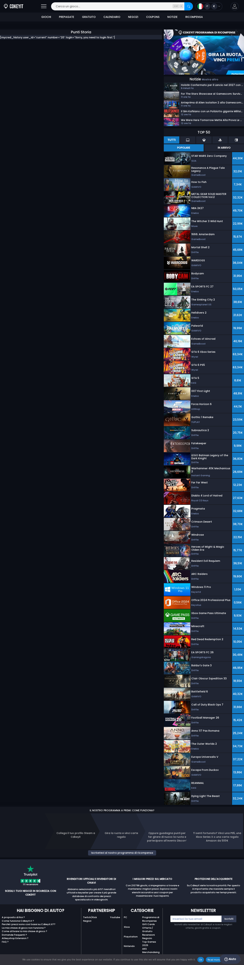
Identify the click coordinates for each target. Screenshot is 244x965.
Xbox (127, 927)
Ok (200, 959)
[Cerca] (188, 6)
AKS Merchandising (151, 950)
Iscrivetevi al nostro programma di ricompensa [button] (122, 853)
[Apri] (44, 6)
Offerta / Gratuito (147, 929)
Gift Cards (148, 924)
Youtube (115, 917)
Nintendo (129, 946)
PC (125, 917)
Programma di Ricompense (150, 919)
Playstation (131, 936)
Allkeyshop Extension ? (15, 938)
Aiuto (232, 959)
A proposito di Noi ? (13, 917)
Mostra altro (210, 79)
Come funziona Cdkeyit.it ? (18, 921)
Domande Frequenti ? (14, 935)
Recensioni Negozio (148, 936)
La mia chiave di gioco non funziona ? (24, 928)
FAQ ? (5, 942)
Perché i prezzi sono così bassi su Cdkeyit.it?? (28, 924)
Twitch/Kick (90, 917)
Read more (214, 959)
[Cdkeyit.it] (13, 6)
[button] (235, 6)
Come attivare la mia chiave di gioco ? (24, 931)
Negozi (87, 921)
